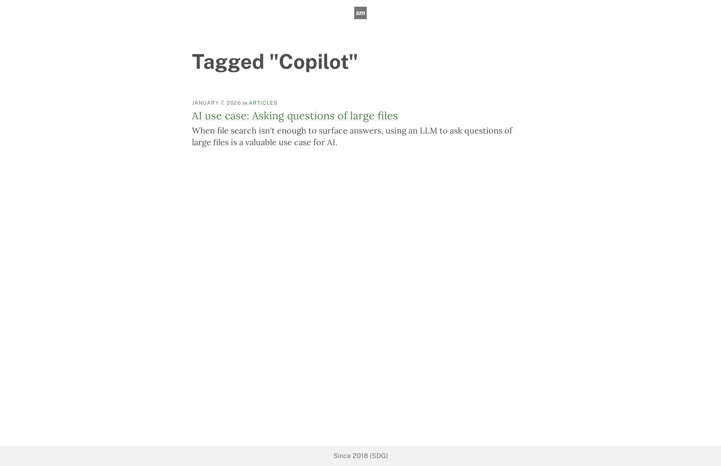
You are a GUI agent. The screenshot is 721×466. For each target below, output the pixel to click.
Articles (263, 103)
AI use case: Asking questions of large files (295, 115)
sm (360, 13)
